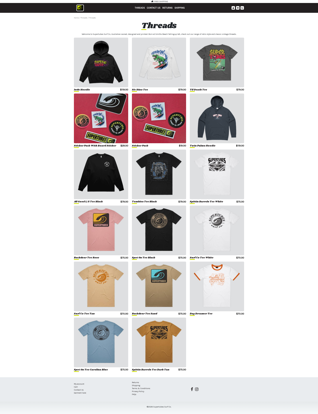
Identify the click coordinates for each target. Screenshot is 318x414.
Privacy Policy (138, 391)
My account (79, 384)
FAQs (134, 394)
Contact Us (153, 7)
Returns (167, 7)
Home (76, 18)
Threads (140, 7)
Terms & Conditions (141, 388)
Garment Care (80, 393)
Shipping (180, 7)
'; (236, 8)
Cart (76, 387)
